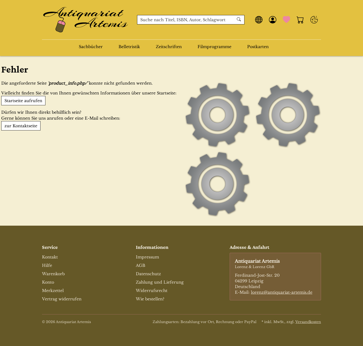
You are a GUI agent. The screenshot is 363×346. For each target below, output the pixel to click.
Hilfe (47, 265)
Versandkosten (308, 322)
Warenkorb (53, 273)
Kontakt (50, 257)
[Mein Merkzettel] (286, 19)
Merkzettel (53, 290)
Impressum (147, 257)
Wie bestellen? (150, 298)
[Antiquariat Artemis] (86, 20)
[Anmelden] (273, 19)
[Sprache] (259, 19)
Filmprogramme (214, 46)
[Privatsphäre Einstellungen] (314, 19)
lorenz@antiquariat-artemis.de (281, 292)
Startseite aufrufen (23, 100)
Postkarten (258, 46)
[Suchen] (239, 19)
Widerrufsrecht (151, 290)
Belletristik (129, 46)
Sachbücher (91, 46)
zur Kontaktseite (20, 125)
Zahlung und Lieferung (160, 282)
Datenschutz (148, 273)
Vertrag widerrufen (61, 298)
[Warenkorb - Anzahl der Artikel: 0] (300, 19)
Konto (48, 282)
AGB (140, 265)
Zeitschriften (169, 46)
